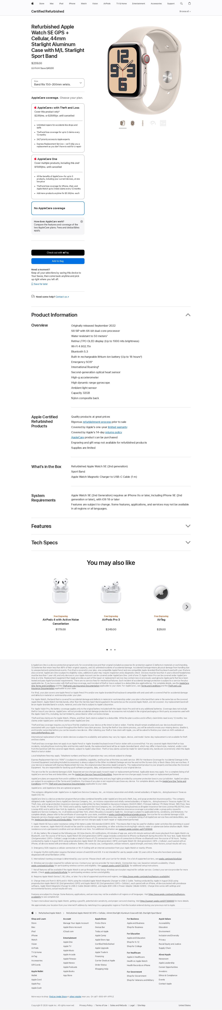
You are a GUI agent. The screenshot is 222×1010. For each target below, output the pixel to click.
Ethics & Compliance (168, 975)
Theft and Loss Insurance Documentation (81, 686)
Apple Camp (100, 935)
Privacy (162, 940)
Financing (99, 956)
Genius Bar (100, 927)
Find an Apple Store (58, 997)
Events (162, 980)
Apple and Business (135, 923)
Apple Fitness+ (69, 959)
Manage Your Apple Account (76, 923)
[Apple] (32, 912)
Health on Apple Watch (137, 961)
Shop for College (134, 946)
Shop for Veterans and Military (140, 980)
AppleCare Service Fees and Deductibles (93, 774)
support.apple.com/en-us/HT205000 (135, 829)
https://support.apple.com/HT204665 (157, 901)
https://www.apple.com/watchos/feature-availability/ (146, 876)
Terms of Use (101, 1005)
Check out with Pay (58, 252)
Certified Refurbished (47, 11)
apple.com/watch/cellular (170, 859)
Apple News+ (69, 963)
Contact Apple (165, 984)
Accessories (36, 961)
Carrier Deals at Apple (105, 961)
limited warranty (117, 427)
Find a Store (100, 923)
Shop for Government (136, 976)
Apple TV (67, 946)
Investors (163, 971)
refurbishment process (97, 421)
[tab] (122, 123)
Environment (164, 931)
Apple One (67, 942)
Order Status (101, 965)
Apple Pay (35, 984)
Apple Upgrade (101, 948)
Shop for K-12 (133, 942)
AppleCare (77, 437)
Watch (34, 940)
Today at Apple (101, 931)
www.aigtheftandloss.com (42, 733)
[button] (181, 3)
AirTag (34, 956)
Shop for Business (135, 927)
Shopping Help (101, 969)
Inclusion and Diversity (169, 935)
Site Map (141, 1005)
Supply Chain (165, 948)
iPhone (34, 935)
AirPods (34, 948)
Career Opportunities (168, 967)
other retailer (75, 997)
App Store (67, 975)
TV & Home (36, 952)
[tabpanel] (144, 70)
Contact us (62, 296)
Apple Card (36, 980)
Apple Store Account (72, 927)
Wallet (34, 975)
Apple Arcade (69, 954)
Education (163, 927)
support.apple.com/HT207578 (115, 866)
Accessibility (164, 923)
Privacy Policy (85, 1005)
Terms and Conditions (151, 686)
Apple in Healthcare (136, 957)
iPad (33, 931)
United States (185, 1005)
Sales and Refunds (118, 1005)
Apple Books (68, 971)
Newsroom (163, 959)
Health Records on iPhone (138, 965)
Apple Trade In (101, 952)
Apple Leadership (166, 963)
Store (33, 923)
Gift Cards (35, 965)
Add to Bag (58, 261)
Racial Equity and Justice (170, 944)
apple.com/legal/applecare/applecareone (127, 814)
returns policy (113, 432)
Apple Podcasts (70, 967)
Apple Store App (102, 940)
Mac (33, 927)
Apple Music (68, 950)
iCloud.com (68, 931)
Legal (132, 1005)
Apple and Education (136, 938)
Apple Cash (36, 988)
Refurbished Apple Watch (50, 913)
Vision (34, 944)
